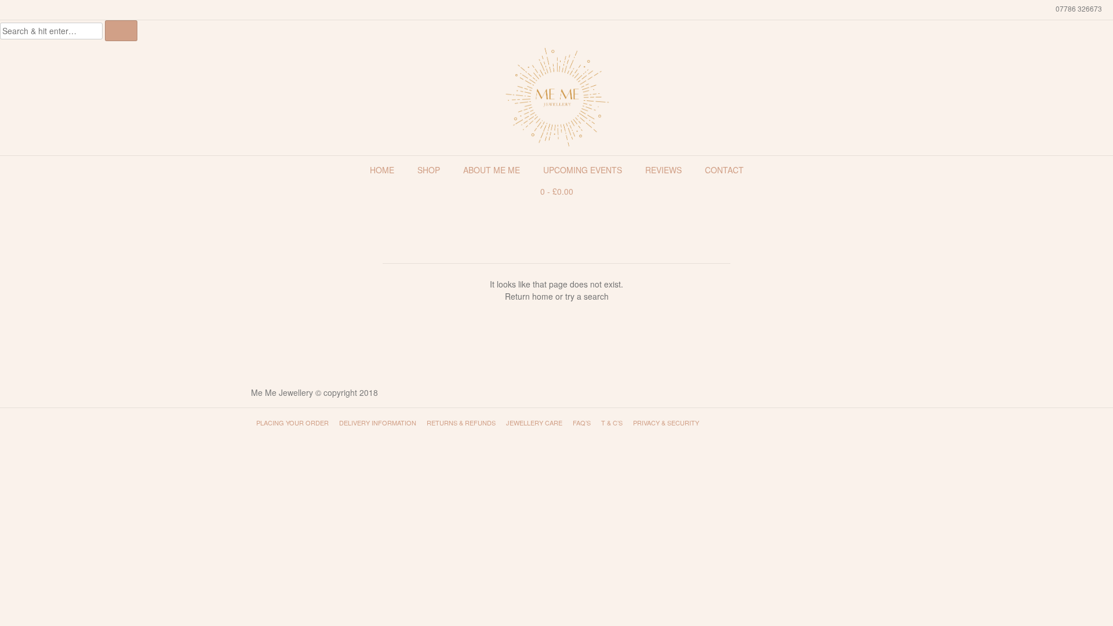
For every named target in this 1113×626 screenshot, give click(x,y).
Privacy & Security (666, 422)
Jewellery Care (534, 422)
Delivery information (377, 422)
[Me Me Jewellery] (556, 97)
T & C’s (612, 422)
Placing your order (292, 422)
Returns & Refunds (461, 422)
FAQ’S (582, 422)
